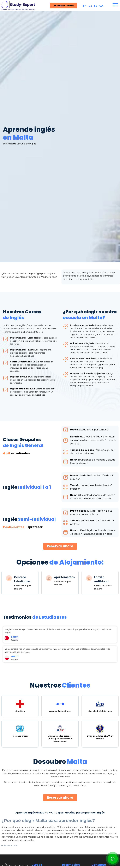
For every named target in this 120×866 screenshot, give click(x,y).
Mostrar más (10, 845)
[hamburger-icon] (115, 5)
